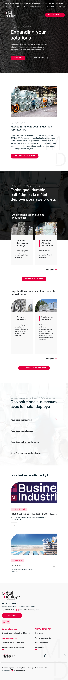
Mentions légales (8, 668)
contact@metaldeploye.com (29, 610)
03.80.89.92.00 (9, 610)
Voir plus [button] (50, 269)
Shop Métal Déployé (54, 7)
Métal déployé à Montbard (24, 156)
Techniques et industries (13, 643)
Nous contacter (54, 15)
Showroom (7, 7)
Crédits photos (21, 668)
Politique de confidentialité (37, 668)
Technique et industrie (34, 279)
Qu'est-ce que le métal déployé (16, 633)
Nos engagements (43, 638)
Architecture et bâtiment (13, 648)
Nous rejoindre (36, 7)
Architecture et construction (34, 368)
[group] (22, 243)
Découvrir (18, 58)
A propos (39, 633)
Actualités (21, 7)
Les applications (37, 58)
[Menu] (41, 15)
